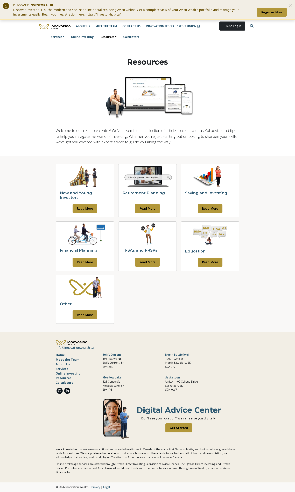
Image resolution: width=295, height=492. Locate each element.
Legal (106, 487)
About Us (83, 26)
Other (66, 303)
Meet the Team (106, 26)
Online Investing (82, 37)
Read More (85, 208)
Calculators (131, 37)
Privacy (95, 487)
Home (60, 355)
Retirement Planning (144, 193)
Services (56, 37)
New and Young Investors (76, 195)
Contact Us (131, 26)
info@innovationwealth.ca (75, 348)
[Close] (290, 5)
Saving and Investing (206, 193)
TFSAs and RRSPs (140, 250)
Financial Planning (78, 250)
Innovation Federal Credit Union (171, 26)
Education (195, 251)
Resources (107, 37)
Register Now (271, 12)
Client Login (232, 26)
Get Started (179, 428)
